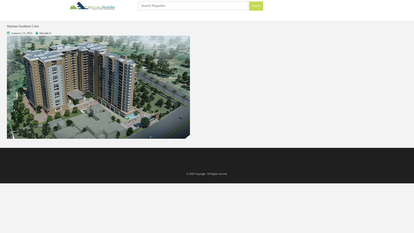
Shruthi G (45, 33)
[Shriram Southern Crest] (98, 87)
